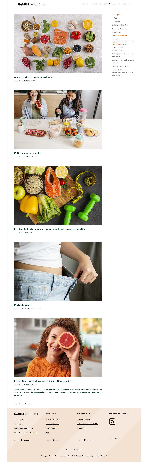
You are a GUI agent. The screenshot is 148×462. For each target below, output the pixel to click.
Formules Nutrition (53, 419)
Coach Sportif (51, 428)
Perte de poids (23, 305)
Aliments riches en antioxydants (33, 77)
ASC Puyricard (77, 456)
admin (18, 81)
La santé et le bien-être (108, 4)
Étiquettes (116, 39)
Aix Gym (44, 456)
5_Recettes (34, 157)
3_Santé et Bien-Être (38, 309)
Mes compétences (52, 424)
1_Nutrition (33, 81)
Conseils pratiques (124, 4)
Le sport (94, 4)
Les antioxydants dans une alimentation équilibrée (44, 381)
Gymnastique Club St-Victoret (96, 456)
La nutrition (85, 4)
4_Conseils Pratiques (119, 29)
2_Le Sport (116, 22)
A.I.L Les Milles (64, 456)
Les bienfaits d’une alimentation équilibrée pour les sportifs (49, 229)
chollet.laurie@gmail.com (23, 428)
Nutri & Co (53, 456)
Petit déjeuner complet (27, 153)
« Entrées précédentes (22, 404)
